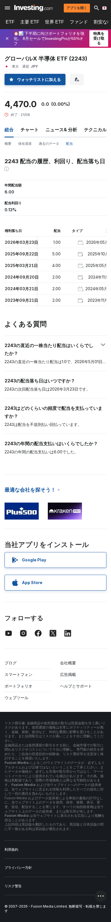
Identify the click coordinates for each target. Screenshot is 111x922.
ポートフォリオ (18, 686)
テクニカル (95, 129)
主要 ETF (29, 22)
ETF (10, 22)
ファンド (79, 22)
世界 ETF (54, 22)
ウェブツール (16, 697)
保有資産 (25, 143)
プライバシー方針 (18, 867)
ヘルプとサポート (76, 686)
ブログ (11, 662)
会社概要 (68, 662)
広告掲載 (68, 674)
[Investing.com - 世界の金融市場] (33, 8)
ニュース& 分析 (61, 129)
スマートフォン (18, 674)
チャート (29, 129)
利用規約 (11, 849)
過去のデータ (49, 143)
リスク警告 (13, 886)
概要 (8, 143)
